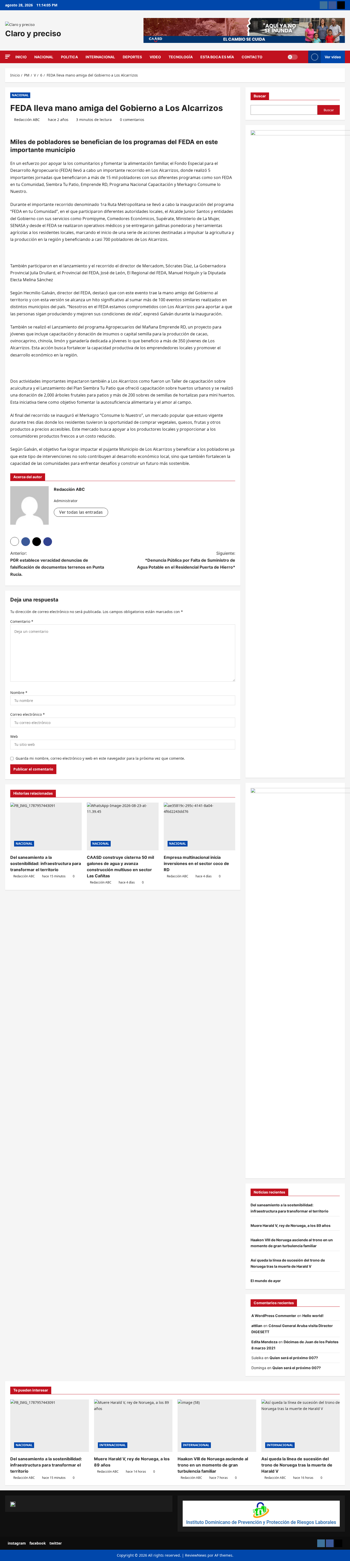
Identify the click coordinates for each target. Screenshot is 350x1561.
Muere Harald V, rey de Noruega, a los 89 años (291, 1225)
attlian (256, 1325)
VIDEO (155, 57)
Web (14, 736)
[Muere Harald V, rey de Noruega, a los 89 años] (133, 1425)
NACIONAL (43, 57)
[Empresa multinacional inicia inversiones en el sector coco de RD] (199, 826)
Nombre (18, 692)
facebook (37, 1543)
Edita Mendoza (264, 1342)
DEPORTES (132, 57)
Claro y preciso (33, 33)
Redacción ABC (27, 119)
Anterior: (57, 564)
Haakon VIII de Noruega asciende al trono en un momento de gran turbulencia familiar (213, 1465)
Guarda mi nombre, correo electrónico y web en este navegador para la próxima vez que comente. (100, 758)
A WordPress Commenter (273, 1315)
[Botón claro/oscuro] (292, 57)
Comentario (21, 621)
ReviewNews (196, 1555)
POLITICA (69, 57)
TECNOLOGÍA (181, 57)
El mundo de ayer (266, 1280)
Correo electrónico (27, 714)
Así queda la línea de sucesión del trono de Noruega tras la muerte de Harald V (296, 1465)
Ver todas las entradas (81, 512)
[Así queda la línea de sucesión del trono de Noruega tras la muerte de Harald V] (300, 1425)
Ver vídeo (333, 57)
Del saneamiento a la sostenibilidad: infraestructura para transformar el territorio (45, 863)
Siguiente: (186, 560)
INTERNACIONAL (100, 57)
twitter (55, 1543)
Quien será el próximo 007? (294, 1358)
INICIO (21, 57)
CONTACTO (252, 57)
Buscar (260, 96)
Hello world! (313, 1315)
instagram (17, 1543)
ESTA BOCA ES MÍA (217, 57)
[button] (7, 57)
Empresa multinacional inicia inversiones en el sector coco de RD (196, 863)
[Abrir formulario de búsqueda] (303, 57)
